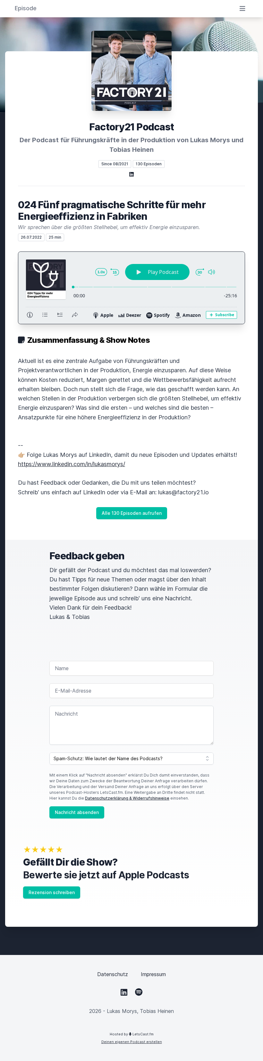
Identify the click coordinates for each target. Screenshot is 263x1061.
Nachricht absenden (77, 812)
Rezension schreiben (52, 892)
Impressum (153, 974)
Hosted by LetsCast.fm (132, 1034)
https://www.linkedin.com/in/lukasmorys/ (71, 464)
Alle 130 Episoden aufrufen (132, 513)
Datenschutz (112, 974)
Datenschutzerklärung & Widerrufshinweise (127, 798)
